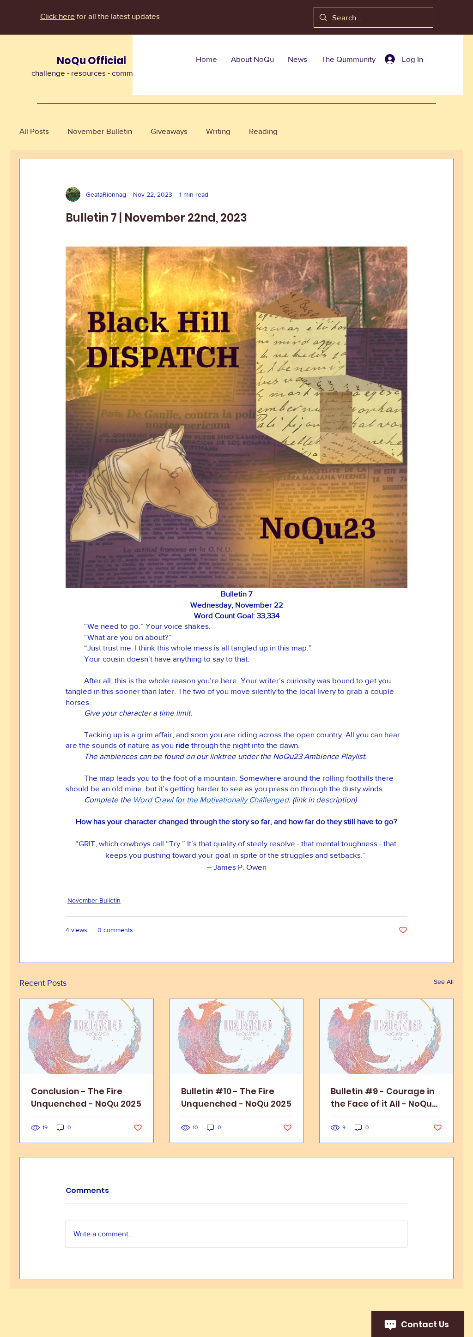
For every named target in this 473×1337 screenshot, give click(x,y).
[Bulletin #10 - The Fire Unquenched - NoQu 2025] (236, 1036)
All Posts (34, 130)
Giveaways (169, 130)
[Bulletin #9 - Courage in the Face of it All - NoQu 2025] (386, 1036)
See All (444, 981)
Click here (57, 16)
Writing (218, 130)
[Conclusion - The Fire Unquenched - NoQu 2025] (86, 1036)
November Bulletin (99, 130)
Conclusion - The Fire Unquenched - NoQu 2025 (86, 1097)
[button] (252, 59)
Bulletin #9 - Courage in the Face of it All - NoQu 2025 (383, 1097)
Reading (263, 130)
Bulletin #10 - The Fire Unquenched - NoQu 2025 (236, 1097)
